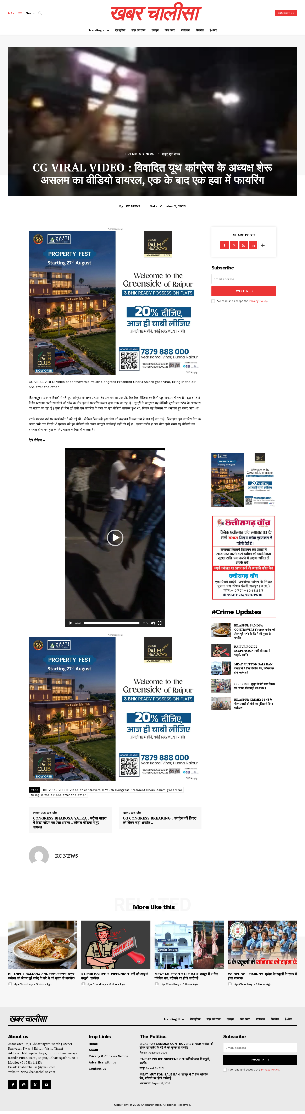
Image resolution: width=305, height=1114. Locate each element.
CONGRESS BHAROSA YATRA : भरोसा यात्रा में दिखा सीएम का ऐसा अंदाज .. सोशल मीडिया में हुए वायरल (69, 822)
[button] (34, 13)
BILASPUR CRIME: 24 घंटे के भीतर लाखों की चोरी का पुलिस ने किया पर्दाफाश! (253, 704)
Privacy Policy (258, 301)
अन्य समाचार (145, 1083)
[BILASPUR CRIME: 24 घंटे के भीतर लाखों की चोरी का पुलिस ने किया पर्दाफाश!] (221, 703)
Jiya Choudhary (23, 984)
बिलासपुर (143, 1052)
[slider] (111, 623)
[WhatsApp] (243, 245)
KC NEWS (133, 206)
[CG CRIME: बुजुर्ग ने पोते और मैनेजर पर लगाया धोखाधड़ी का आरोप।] (221, 686)
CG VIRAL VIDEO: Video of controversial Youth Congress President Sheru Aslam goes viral (112, 790)
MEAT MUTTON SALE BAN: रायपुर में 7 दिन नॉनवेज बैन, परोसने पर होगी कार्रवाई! (254, 668)
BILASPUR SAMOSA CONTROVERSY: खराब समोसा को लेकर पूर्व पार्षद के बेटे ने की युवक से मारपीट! (254, 631)
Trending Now (140, 154)
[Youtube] (46, 1084)
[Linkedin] (253, 245)
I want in (241, 291)
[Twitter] (234, 245)
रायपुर (142, 1068)
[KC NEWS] (39, 856)
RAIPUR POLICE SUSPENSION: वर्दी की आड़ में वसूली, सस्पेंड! (252, 651)
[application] (115, 537)
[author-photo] (10, 984)
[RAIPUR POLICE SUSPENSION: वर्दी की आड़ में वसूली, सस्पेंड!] (221, 650)
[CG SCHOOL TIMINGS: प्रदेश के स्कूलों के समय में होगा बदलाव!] (262, 945)
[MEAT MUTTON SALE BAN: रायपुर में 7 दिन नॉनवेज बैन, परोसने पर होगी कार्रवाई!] (221, 668)
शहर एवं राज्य (171, 154)
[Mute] (153, 623)
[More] (263, 245)
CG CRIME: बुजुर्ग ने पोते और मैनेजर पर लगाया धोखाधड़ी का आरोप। (254, 686)
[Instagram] (23, 1084)
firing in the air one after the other (58, 795)
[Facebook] (224, 245)
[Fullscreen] (159, 623)
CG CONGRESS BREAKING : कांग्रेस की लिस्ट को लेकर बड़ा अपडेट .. (159, 820)
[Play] (71, 623)
